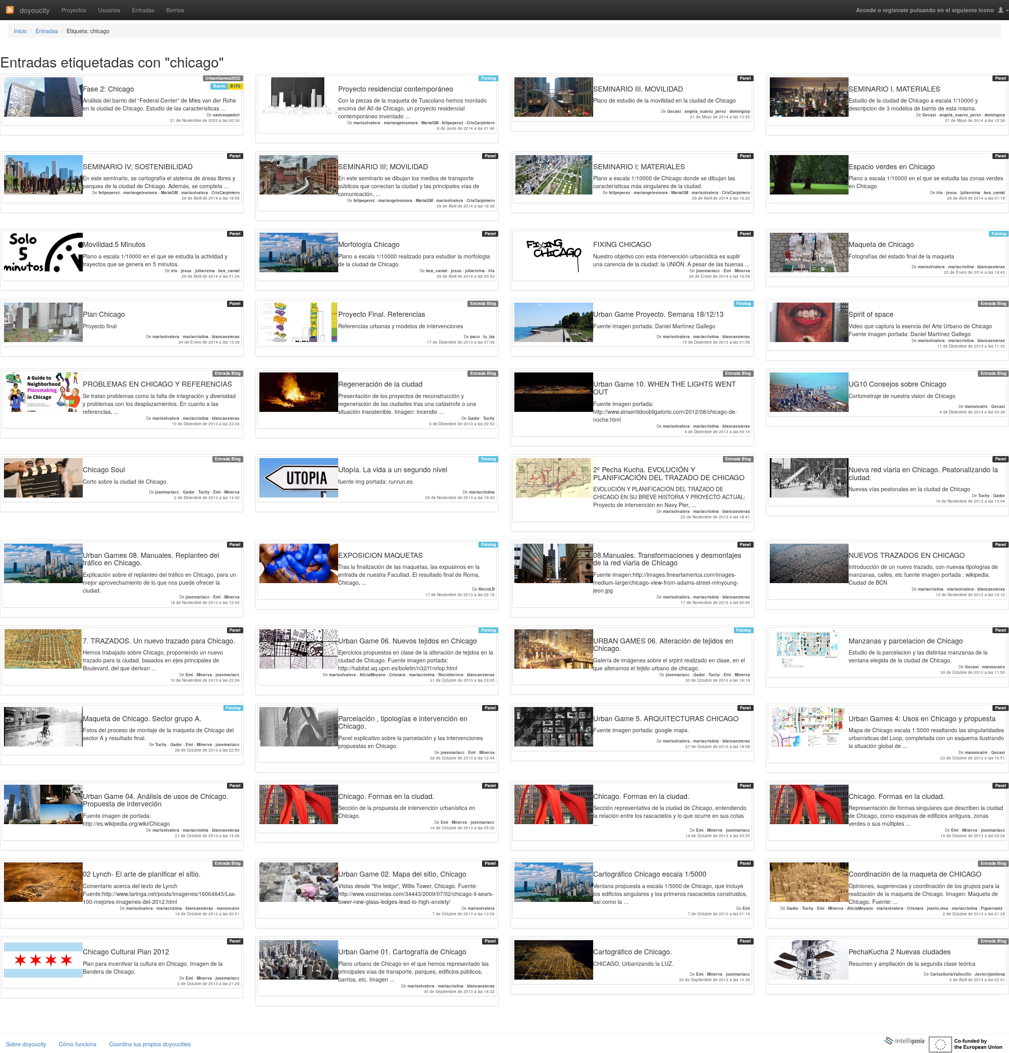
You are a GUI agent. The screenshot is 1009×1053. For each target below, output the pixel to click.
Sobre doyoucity (26, 1044)
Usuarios (109, 10)
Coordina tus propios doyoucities (150, 1044)
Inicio (20, 31)
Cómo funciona (78, 1044)
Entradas (143, 10)
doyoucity (35, 10)
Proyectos (73, 10)
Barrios (175, 10)
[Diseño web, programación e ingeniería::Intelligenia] (904, 1040)
